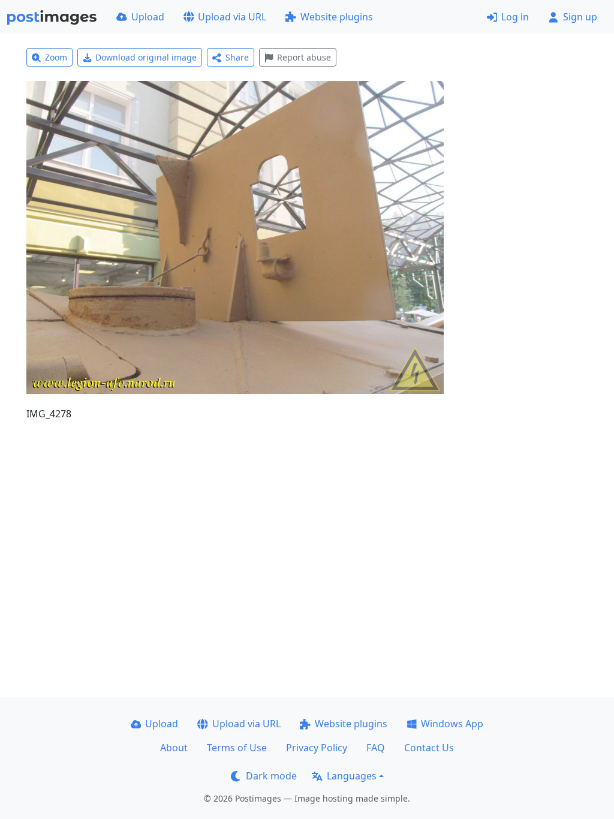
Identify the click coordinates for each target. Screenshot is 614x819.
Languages (352, 775)
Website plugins (336, 16)
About (174, 747)
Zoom (56, 57)
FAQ (375, 747)
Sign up (580, 16)
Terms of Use (237, 747)
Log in (515, 16)
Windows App (452, 723)
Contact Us (429, 747)
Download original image (146, 57)
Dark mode (271, 775)
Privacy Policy (316, 747)
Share (237, 57)
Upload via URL (232, 16)
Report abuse (304, 57)
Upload (147, 16)
